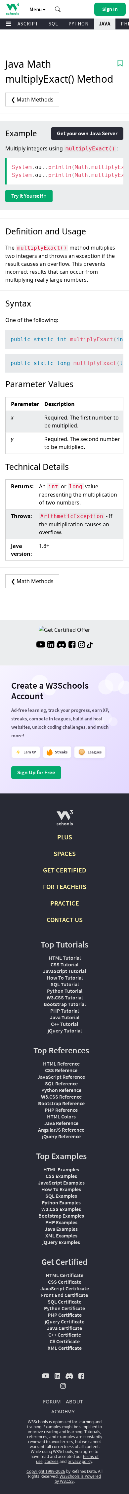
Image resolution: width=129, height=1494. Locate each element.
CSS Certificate (64, 1281)
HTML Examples (61, 1169)
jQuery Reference (61, 1136)
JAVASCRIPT (23, 23)
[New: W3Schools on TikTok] (90, 645)
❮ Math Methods (32, 99)
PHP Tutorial (64, 1010)
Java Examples (61, 1229)
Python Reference (61, 1090)
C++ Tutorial (64, 1024)
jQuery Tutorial (65, 1030)
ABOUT (74, 1401)
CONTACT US (65, 919)
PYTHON (78, 23)
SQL (53, 23)
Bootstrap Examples (61, 1215)
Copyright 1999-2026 (45, 1471)
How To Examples (61, 1189)
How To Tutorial (65, 977)
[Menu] (8, 24)
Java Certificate (64, 1328)
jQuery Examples (61, 1242)
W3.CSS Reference (61, 1096)
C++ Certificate (64, 1334)
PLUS (64, 837)
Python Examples (61, 1202)
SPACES (65, 853)
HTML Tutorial (65, 957)
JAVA (104, 23)
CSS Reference (61, 1070)
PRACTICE (64, 903)
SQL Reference (61, 1083)
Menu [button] (36, 9)
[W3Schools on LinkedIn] (51, 645)
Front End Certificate (64, 1295)
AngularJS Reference (61, 1129)
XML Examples (61, 1235)
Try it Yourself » (29, 195)
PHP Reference (61, 1110)
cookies (52, 1461)
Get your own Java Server (87, 133)
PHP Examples (61, 1222)
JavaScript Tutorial (64, 971)
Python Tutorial (64, 991)
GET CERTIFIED (64, 870)
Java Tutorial (64, 1017)
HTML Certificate (64, 1275)
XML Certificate (65, 1348)
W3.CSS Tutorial (65, 997)
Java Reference (61, 1123)
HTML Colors (61, 1116)
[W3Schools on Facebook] (72, 645)
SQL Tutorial (65, 984)
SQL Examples (61, 1195)
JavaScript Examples (61, 1182)
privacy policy (79, 1461)
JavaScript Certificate (64, 1288)
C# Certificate (65, 1341)
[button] (58, 9)
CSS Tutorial (64, 964)
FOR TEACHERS (64, 886)
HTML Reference (61, 1063)
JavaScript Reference (61, 1076)
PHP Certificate (65, 1315)
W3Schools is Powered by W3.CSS (78, 1479)
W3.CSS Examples (61, 1209)
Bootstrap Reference (61, 1103)
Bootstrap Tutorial (65, 1004)
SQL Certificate (64, 1301)
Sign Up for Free (36, 772)
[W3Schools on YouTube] (40, 645)
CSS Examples (61, 1176)
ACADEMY (62, 1411)
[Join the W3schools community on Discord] (61, 645)
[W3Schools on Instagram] (81, 645)
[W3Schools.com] (65, 820)
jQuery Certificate (64, 1321)
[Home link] (12, 9)
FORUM (52, 1401)
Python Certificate (64, 1308)
